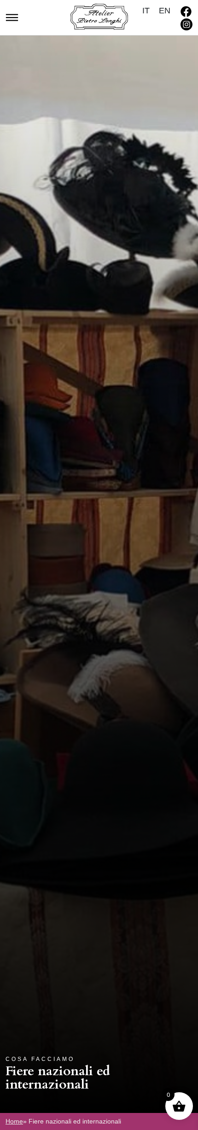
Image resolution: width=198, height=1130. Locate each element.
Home (14, 1121)
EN (164, 10)
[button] (12, 17)
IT (146, 10)
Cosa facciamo (40, 1059)
